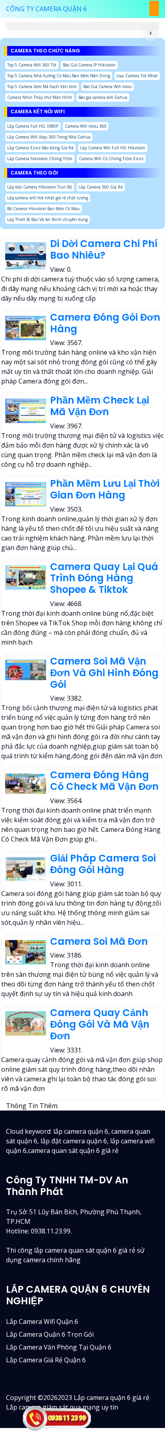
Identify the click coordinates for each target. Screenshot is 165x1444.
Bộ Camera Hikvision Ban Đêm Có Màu (43, 208)
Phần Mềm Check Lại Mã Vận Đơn (99, 406)
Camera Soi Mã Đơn (99, 941)
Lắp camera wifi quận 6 (42, 1321)
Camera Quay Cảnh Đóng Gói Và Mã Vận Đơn (99, 1024)
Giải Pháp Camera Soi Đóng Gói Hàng (103, 864)
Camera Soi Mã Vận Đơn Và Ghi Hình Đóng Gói (104, 673)
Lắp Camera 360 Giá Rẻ (100, 187)
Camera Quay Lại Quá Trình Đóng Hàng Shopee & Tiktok (104, 578)
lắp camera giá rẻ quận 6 (46, 1360)
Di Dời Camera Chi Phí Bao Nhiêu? (103, 249)
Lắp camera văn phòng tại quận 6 (58, 1347)
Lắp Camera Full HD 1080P (32, 126)
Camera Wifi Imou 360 (86, 126)
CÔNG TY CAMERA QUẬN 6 (46, 8)
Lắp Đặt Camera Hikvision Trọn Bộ (39, 187)
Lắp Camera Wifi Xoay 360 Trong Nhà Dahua (49, 137)
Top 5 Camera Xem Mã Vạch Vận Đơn (42, 86)
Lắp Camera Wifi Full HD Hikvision (112, 148)
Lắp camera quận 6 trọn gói (50, 1334)
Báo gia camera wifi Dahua (102, 97)
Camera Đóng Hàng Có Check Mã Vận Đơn (104, 780)
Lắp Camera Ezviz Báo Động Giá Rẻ (40, 148)
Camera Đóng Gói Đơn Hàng (105, 323)
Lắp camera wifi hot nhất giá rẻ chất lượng (47, 198)
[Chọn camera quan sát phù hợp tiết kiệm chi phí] (151, 33)
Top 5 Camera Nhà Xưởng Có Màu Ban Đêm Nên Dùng (58, 75)
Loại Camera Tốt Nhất (137, 75)
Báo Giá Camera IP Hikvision (89, 65)
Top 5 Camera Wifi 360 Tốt (31, 65)
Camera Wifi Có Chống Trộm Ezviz (111, 158)
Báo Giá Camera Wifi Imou (107, 86)
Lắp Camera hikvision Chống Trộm (39, 158)
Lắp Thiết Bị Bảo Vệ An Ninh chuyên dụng (47, 219)
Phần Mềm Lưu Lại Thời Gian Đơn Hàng (104, 489)
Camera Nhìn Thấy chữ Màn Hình (39, 97)
